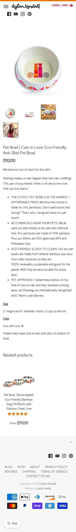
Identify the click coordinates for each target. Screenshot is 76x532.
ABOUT (35, 467)
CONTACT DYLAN (38, 476)
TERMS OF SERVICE (54, 471)
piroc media (44, 488)
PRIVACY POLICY (56, 467)
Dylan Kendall (48, 483)
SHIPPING (29, 471)
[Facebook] (9, 13)
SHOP (21, 467)
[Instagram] (23, 13)
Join (64, 5)
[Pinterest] (30, 13)
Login (55, 5)
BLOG (8, 467)
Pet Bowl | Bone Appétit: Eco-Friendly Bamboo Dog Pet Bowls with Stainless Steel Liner (19, 401)
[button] (18, 414)
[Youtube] (16, 13)
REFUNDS (11, 471)
